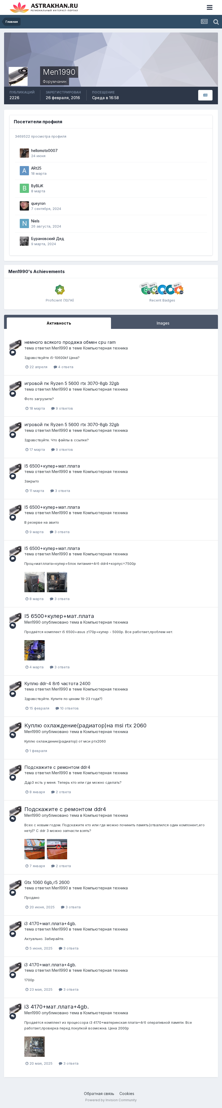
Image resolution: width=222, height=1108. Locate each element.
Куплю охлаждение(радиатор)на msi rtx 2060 (85, 725)
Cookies (126, 1093)
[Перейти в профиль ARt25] (24, 170)
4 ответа (65, 367)
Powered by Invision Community (111, 1100)
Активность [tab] (59, 323)
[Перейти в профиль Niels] (24, 223)
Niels (35, 221)
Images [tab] (163, 323)
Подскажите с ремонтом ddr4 (57, 767)
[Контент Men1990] (205, 95)
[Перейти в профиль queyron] (24, 205)
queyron (38, 203)
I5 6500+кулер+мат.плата (52, 466)
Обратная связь (99, 1093)
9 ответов (64, 408)
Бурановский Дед (47, 238)
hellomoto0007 (44, 150)
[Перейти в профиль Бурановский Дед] (24, 241)
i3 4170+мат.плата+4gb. (50, 923)
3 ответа (62, 490)
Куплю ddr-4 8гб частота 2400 (57, 683)
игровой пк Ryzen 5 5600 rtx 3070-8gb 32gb (71, 383)
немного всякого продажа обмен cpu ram (70, 342)
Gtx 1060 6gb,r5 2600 (47, 882)
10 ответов (69, 708)
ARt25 (36, 168)
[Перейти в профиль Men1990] (15, 346)
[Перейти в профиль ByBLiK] (24, 188)
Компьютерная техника (105, 348)
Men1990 (60, 348)
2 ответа (63, 792)
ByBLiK (37, 186)
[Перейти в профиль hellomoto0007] (24, 153)
